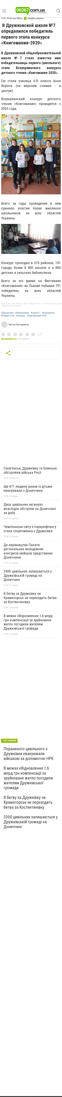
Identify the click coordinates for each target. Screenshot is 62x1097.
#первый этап (7, 315)
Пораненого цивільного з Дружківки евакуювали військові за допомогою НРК (28, 753)
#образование (22, 312)
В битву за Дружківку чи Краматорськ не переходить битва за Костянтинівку (30, 597)
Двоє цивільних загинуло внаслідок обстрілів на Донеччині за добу (30, 508)
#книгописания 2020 (37, 315)
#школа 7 (35, 312)
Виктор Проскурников (19, 324)
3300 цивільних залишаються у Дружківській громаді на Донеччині (28, 575)
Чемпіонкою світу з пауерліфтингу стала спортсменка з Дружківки (30, 529)
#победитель (48, 312)
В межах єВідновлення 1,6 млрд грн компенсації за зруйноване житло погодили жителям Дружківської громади (28, 622)
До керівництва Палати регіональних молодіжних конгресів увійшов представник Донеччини (28, 551)
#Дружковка (7, 312)
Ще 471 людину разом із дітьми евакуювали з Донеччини (28, 488)
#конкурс (20, 315)
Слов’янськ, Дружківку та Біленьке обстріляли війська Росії (30, 470)
